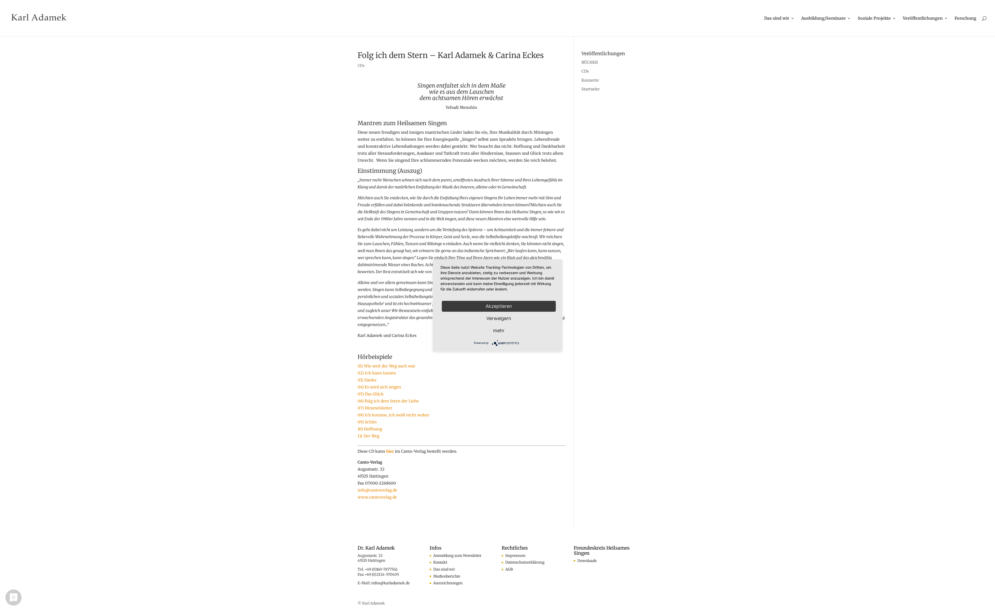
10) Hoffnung (370, 429)
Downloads (587, 560)
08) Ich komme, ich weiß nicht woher (393, 415)
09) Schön (367, 422)
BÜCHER (589, 62)
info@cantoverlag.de (377, 490)
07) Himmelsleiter (375, 408)
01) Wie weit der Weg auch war (386, 366)
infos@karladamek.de (390, 583)
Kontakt (440, 562)
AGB (509, 569)
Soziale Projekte (874, 18)
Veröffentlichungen (923, 18)
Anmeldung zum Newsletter (457, 555)
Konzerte (590, 80)
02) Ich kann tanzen (377, 373)
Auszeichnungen (448, 583)
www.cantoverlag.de (377, 497)
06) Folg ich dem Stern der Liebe (388, 401)
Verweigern (498, 318)
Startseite (590, 89)
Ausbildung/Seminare (823, 18)
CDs (361, 65)
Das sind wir (776, 18)
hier (390, 451)
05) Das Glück (371, 394)
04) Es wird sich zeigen (379, 387)
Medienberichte (446, 576)
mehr (498, 330)
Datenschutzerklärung (524, 562)
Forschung (965, 18)
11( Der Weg (368, 436)
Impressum (515, 555)
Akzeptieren (499, 306)
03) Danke (367, 380)
